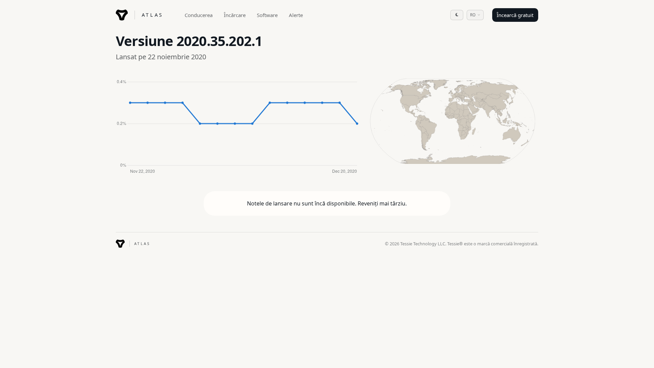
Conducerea (199, 15)
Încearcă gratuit (515, 15)
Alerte (296, 15)
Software (267, 15)
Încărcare (235, 15)
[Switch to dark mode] (456, 15)
